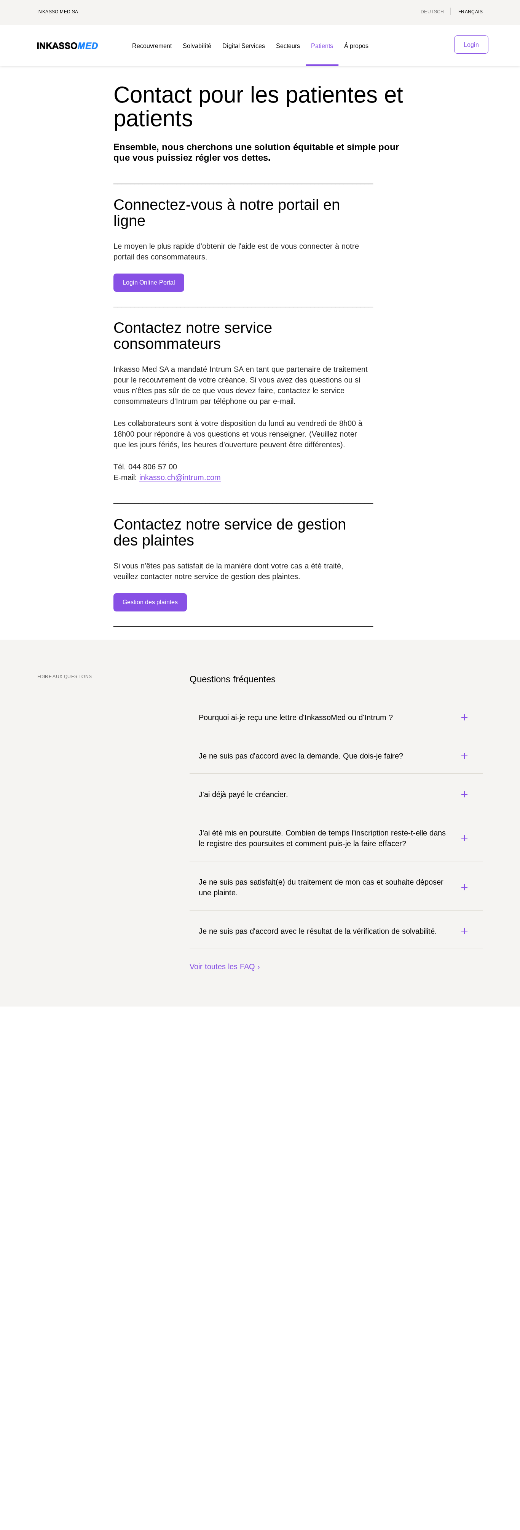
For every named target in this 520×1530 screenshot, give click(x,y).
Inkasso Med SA (57, 11)
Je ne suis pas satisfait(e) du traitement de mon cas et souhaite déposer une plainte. (321, 887)
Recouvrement (152, 46)
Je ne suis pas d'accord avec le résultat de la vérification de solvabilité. (318, 931)
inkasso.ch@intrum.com (180, 477)
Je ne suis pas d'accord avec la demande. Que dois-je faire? (301, 756)
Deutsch (432, 11)
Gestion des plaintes (150, 602)
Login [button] (471, 45)
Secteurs (288, 46)
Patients (322, 46)
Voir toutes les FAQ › (225, 966)
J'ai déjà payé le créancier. (243, 794)
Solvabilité (197, 46)
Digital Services (243, 46)
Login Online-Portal (149, 282)
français (470, 11)
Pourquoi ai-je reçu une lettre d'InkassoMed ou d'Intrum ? (296, 717)
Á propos (356, 46)
